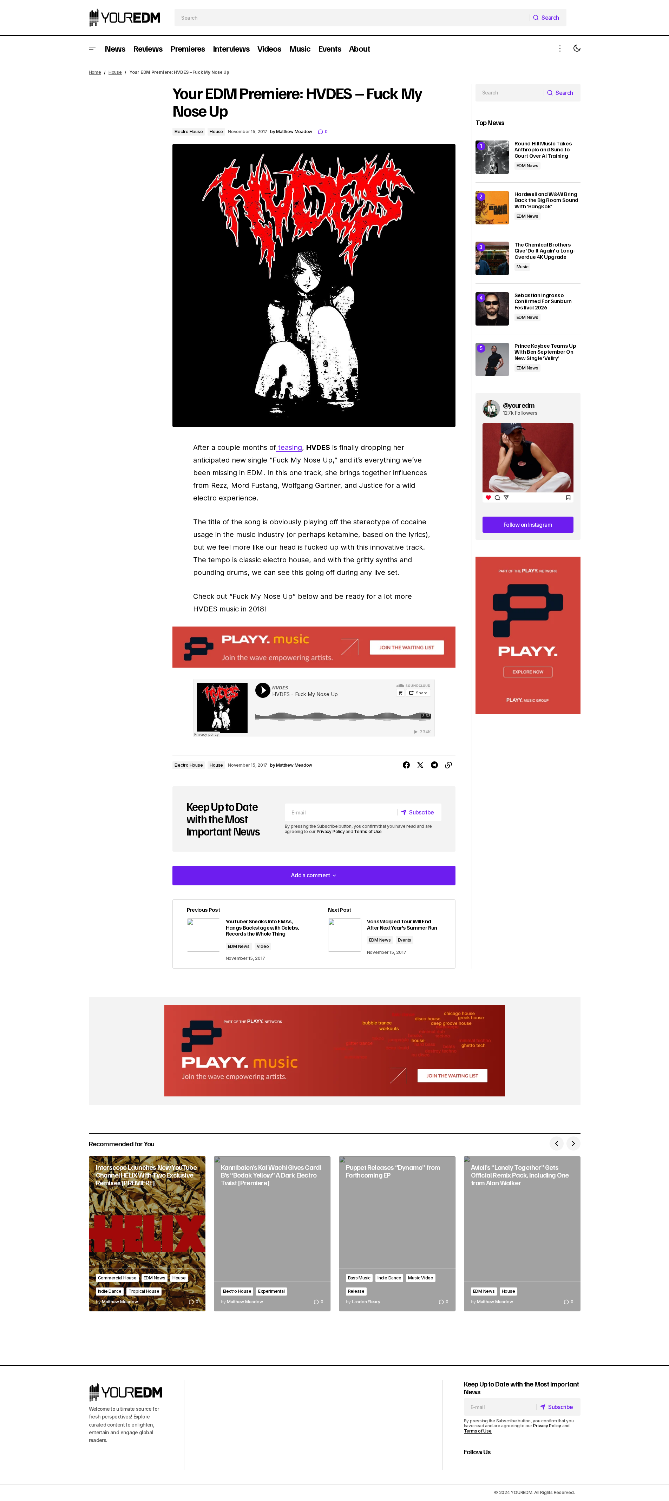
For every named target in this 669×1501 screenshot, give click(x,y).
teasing (289, 447)
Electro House (189, 131)
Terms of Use (368, 831)
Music (523, 266)
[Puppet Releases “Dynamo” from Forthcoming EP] (397, 1234)
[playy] (313, 647)
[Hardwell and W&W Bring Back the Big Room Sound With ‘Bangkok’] (492, 207)
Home (95, 72)
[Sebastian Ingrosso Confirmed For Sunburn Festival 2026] (492, 309)
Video (263, 946)
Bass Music (359, 1277)
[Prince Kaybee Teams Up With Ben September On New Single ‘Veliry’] (492, 359)
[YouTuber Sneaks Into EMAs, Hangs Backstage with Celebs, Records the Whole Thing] (243, 934)
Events (405, 940)
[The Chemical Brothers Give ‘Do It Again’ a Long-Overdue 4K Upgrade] (492, 258)
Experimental (271, 1291)
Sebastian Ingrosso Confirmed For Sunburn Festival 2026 (543, 301)
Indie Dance (110, 1291)
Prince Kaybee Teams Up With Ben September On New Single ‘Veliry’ (545, 352)
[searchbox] (352, 17)
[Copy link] (448, 765)
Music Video (420, 1277)
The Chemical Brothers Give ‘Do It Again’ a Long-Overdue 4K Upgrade (544, 251)
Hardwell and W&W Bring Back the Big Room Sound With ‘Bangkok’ (546, 200)
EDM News (239, 946)
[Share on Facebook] (406, 765)
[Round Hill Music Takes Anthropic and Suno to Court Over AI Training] (492, 157)
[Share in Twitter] (420, 765)
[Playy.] (334, 1050)
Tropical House (144, 1291)
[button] (92, 48)
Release (356, 1291)
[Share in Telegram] (434, 765)
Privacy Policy (331, 831)
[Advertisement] (528, 635)
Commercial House (117, 1277)
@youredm (519, 404)
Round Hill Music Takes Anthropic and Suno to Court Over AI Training (543, 149)
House (115, 72)
